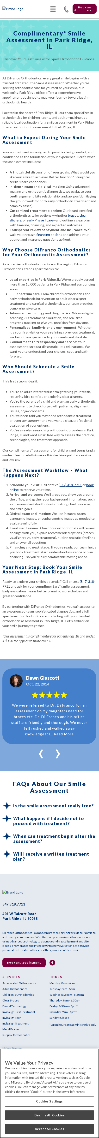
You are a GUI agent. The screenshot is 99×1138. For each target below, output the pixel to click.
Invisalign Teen (11, 1017)
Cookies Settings (49, 1101)
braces (73, 215)
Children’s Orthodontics (18, 994)
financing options (49, 234)
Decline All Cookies (49, 1115)
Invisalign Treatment (15, 1023)
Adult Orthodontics (14, 989)
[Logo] (20, 8)
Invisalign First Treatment (18, 1012)
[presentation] (41, 751)
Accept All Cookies (49, 1129)
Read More (64, 734)
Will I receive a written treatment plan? (51, 856)
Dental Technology (14, 1006)
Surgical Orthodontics (16, 1035)
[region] (49, 1093)
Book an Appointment (84, 9)
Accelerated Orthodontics (19, 983)
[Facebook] (52, 962)
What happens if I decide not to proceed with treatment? (48, 821)
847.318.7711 (66, 8)
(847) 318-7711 (70, 485)
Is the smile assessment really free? (53, 805)
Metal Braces (10, 1029)
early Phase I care (40, 220)
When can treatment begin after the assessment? (54, 839)
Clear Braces (10, 1000)
